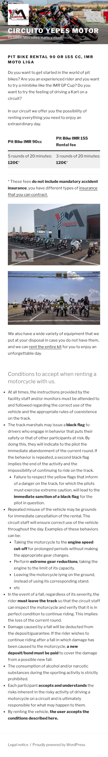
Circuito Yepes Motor (53, 31)
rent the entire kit (45, 346)
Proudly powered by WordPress (59, 744)
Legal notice (18, 744)
